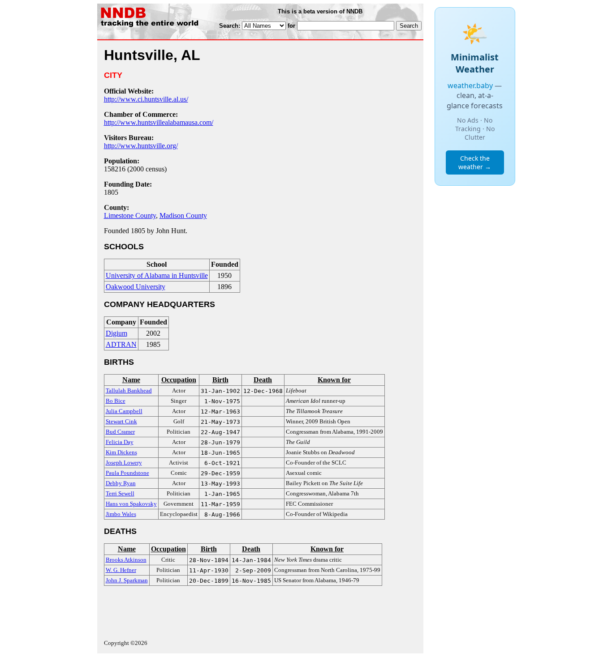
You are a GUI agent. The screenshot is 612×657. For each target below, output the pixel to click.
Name (131, 380)
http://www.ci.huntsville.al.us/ (146, 99)
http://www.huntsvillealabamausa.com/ (158, 122)
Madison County (183, 215)
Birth (220, 380)
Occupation (178, 380)
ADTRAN (121, 344)
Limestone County (130, 215)
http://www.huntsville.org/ (141, 145)
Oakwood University (135, 286)
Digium (116, 333)
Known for (334, 380)
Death (263, 380)
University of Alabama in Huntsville (157, 275)
